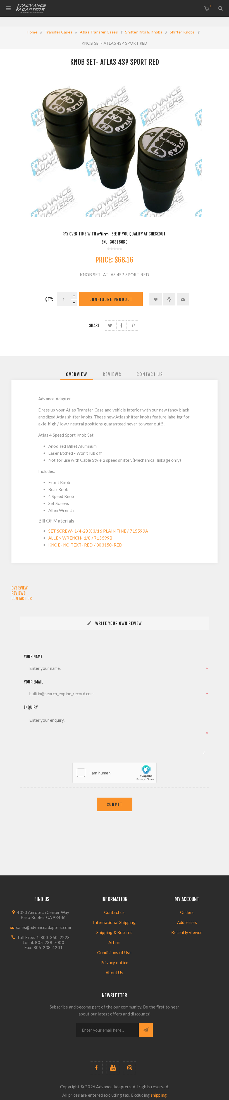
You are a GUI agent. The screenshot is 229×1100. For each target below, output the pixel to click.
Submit (115, 804)
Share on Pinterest (133, 325)
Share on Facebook (121, 325)
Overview (76, 374)
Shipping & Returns (114, 932)
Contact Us (150, 374)
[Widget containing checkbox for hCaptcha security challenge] (114, 772)
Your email (33, 682)
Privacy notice (114, 962)
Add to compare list (169, 299)
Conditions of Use (114, 952)
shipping (159, 1094)
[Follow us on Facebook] (96, 1067)
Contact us (114, 912)
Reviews (112, 374)
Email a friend (183, 299)
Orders (187, 912)
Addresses (187, 922)
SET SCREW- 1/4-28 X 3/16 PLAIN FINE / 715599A (98, 530)
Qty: (49, 299)
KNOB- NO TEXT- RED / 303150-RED (85, 544)
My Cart (210, 6)
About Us (114, 972)
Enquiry (31, 707)
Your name (33, 656)
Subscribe (146, 1030)
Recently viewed (186, 932)
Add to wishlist (155, 299)
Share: (95, 325)
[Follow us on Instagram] (129, 1067)
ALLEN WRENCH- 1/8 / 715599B (80, 537)
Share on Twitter (110, 325)
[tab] (76, 374)
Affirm (114, 942)
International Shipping (114, 922)
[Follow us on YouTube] (112, 1067)
